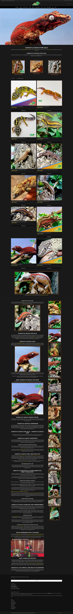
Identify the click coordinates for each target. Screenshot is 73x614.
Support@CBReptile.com (14, 586)
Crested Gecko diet (38, 455)
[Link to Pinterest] (71, 3)
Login (68, 0)
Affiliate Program (13, 608)
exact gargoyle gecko (50, 49)
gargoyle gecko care (25, 381)
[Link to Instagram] (69, 3)
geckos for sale (34, 337)
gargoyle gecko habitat (23, 449)
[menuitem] (65, 0)
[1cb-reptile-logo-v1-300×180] (36, 3)
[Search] (57, 7)
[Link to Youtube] (68, 3)
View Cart (65, 0)
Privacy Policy (12, 604)
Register (71, 0)
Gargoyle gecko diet (25, 461)
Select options (24, 110)
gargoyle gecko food (33, 455)
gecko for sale (36, 50)
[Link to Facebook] (67, 3)
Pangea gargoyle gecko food (22, 455)
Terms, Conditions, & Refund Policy (15, 588)
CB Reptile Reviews (13, 603)
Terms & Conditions (13, 607)
